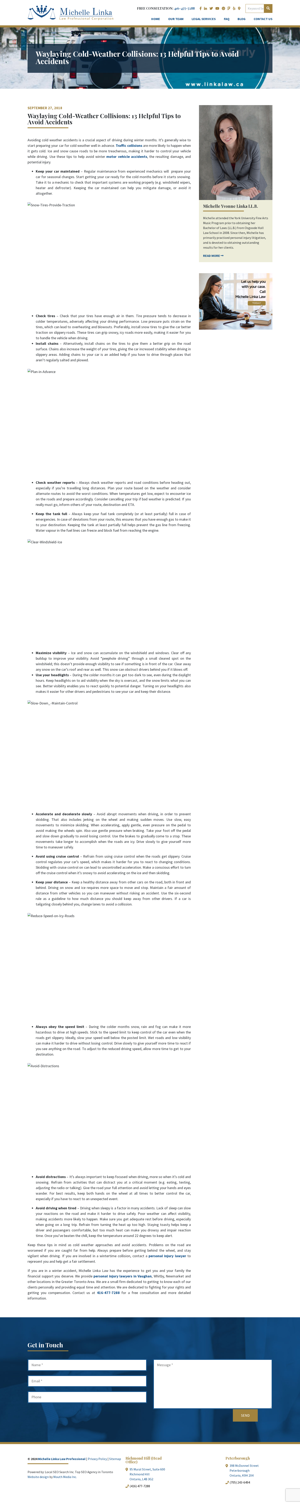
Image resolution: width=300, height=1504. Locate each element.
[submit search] (268, 8)
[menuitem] (204, 8)
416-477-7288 (184, 8)
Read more (212, 256)
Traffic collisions (128, 145)
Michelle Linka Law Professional (62, 1459)
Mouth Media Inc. (65, 1477)
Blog (242, 19)
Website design (38, 1477)
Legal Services (204, 19)
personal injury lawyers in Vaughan (122, 1276)
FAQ (226, 19)
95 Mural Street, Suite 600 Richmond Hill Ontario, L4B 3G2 (147, 1474)
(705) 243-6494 (240, 1482)
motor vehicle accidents (126, 156)
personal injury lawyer (166, 1256)
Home (155, 19)
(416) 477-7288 (140, 1486)
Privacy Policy (97, 1459)
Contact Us (263, 19)
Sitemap (115, 1459)
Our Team (175, 19)
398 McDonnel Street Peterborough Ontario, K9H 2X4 (244, 1470)
